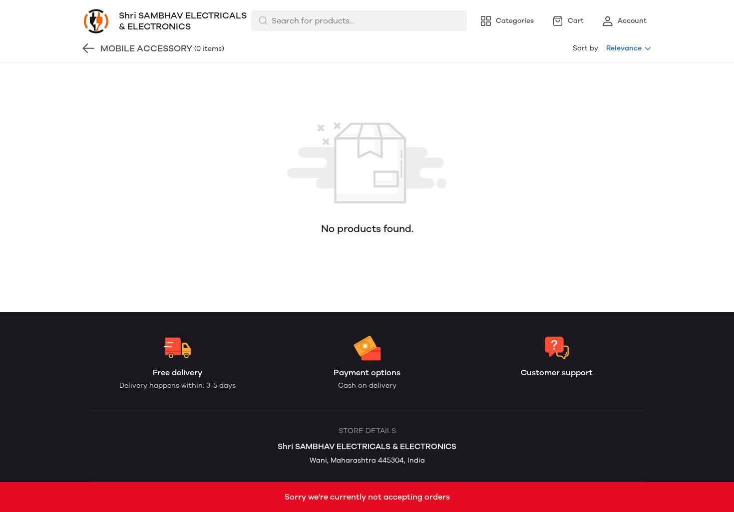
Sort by (585, 48)
